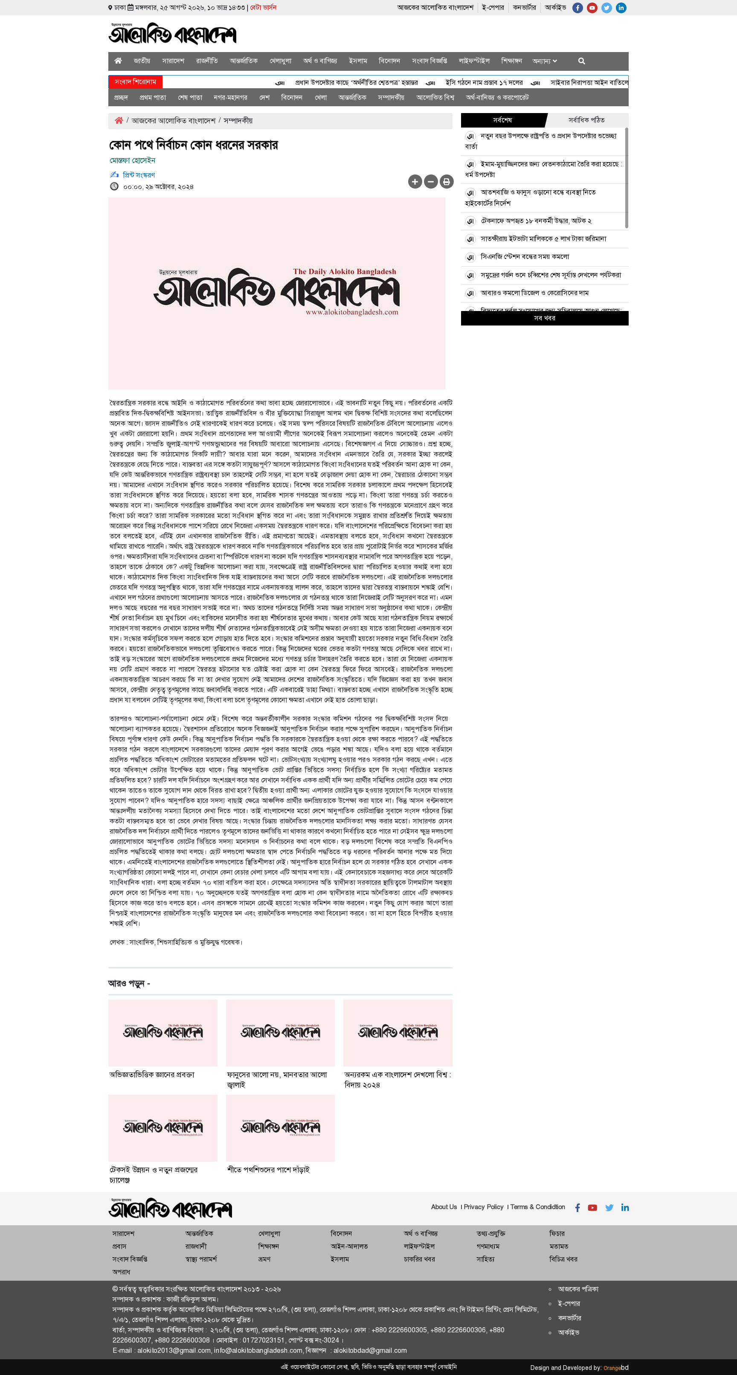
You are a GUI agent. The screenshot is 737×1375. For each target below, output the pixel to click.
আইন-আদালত (349, 1246)
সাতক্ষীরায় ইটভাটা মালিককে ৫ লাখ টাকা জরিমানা (543, 238)
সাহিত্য (486, 1259)
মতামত (559, 1246)
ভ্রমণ (264, 1259)
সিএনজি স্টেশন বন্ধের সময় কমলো (525, 256)
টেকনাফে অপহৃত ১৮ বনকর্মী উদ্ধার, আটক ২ (536, 220)
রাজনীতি (207, 60)
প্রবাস (120, 1246)
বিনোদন (389, 60)
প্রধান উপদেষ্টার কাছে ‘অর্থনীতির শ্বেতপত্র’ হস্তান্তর (338, 82)
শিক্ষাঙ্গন (512, 60)
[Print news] (447, 181)
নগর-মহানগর (230, 97)
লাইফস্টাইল (474, 60)
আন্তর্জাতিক (244, 60)
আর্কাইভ (555, 7)
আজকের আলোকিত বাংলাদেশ (435, 7)
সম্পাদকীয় (391, 97)
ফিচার (557, 1233)
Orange (616, 1368)
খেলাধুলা (280, 60)
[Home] (118, 61)
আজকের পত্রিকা (578, 1289)
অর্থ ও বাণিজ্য (320, 60)
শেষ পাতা (190, 97)
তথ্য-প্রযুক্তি (491, 1233)
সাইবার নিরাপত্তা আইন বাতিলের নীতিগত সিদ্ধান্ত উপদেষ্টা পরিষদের (615, 82)
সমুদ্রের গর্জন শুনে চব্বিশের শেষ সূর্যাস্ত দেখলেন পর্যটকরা (551, 274)
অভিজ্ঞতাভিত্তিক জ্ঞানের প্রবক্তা (152, 1075)
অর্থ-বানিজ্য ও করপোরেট (497, 97)
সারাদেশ (173, 60)
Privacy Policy (484, 1207)
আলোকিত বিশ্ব (435, 97)
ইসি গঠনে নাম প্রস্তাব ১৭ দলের (466, 82)
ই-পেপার (493, 7)
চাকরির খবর (419, 1259)
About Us (444, 1207)
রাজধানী (196, 1246)
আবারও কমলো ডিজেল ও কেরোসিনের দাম (535, 292)
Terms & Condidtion (537, 1207)
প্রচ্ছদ (121, 97)
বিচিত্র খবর (563, 1259)
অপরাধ (122, 1271)
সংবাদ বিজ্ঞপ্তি (429, 60)
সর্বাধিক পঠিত (587, 120)
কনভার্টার (524, 7)
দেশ (264, 97)
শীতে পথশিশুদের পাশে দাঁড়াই (268, 1170)
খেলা (321, 97)
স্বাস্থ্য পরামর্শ (201, 1259)
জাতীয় (142, 60)
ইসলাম (358, 60)
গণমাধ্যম (488, 1246)
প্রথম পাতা (153, 97)
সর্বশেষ (502, 120)
